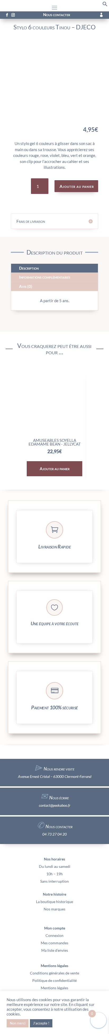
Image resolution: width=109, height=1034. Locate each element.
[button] (105, 5)
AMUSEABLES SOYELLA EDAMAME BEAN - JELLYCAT (55, 442)
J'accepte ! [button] (41, 1023)
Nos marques (54, 909)
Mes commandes (54, 943)
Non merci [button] (17, 1023)
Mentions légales (54, 988)
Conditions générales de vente (54, 973)
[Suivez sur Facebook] (6, 15)
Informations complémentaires (44, 277)
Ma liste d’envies (54, 950)
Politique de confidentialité (54, 980)
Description (29, 268)
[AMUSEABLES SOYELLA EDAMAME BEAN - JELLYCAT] (55, 433)
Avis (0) (25, 286)
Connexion (54, 935)
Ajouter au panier (77, 186)
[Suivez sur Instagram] (13, 15)
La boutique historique (54, 901)
